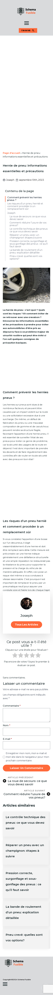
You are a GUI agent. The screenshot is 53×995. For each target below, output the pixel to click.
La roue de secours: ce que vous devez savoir (28, 217)
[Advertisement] (26, 63)
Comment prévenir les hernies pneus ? (24, 198)
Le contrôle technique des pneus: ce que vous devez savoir (29, 230)
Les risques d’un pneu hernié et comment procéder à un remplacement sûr (25, 206)
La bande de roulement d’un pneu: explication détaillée (26, 251)
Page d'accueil (11, 153)
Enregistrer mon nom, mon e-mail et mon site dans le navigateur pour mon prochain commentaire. (27, 757)
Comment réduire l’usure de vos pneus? (28, 224)
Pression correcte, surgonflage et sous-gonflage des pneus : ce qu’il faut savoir (29, 244)
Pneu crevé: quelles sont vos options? (26, 257)
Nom (6, 725)
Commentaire (11, 706)
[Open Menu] (26, 23)
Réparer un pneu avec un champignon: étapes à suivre (26, 236)
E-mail (7, 739)
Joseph (11, 213)
